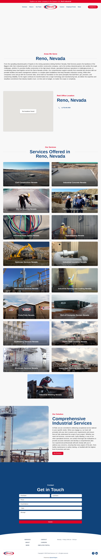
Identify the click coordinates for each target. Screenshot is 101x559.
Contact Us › (92, 7)
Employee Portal (71, 7)
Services (24, 7)
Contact (44, 539)
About (31, 7)
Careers (62, 7)
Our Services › (58, 453)
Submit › (50, 522)
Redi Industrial (66, 1)
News (79, 7)
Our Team (38, 7)
